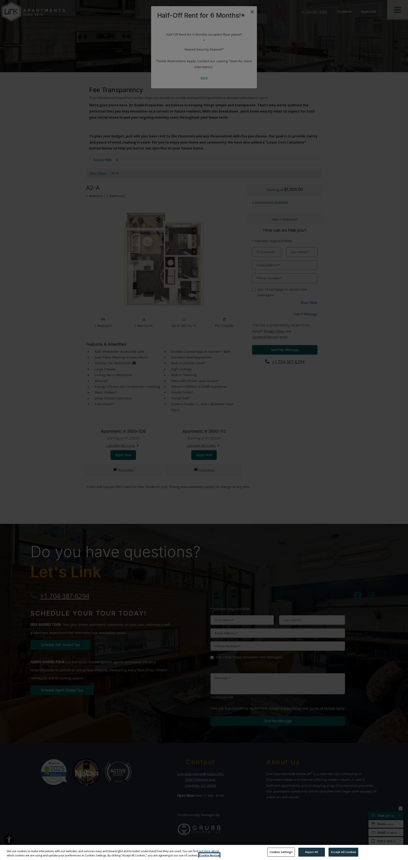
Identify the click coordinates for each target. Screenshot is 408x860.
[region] (204, 852)
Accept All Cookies (343, 852)
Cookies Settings (281, 852)
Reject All (311, 852)
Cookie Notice (209, 855)
